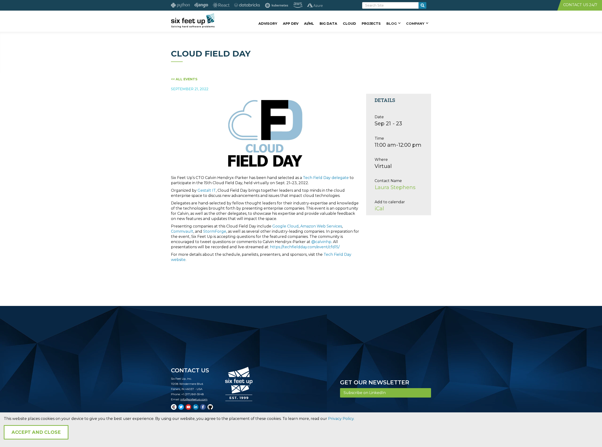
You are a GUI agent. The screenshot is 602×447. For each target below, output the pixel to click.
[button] (393, 23)
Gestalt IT (207, 190)
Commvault (182, 231)
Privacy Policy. (341, 418)
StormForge (214, 231)
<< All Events (184, 79)
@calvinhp (321, 242)
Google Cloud (285, 226)
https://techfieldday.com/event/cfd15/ (305, 247)
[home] (192, 20)
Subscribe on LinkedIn (365, 392)
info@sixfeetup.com (193, 399)
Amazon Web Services (321, 226)
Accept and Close (36, 432)
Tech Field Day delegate (326, 177)
